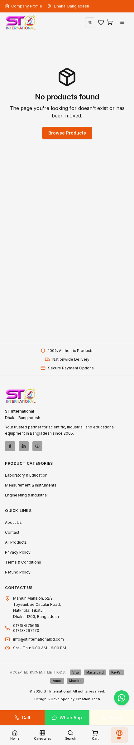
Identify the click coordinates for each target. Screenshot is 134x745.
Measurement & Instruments (30, 485)
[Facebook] (10, 446)
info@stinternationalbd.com (38, 639)
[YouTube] (37, 446)
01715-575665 (26, 625)
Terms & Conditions (23, 562)
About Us (13, 522)
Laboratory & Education (26, 475)
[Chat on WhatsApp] (121, 697)
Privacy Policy (18, 552)
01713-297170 (26, 630)
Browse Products (67, 132)
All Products (16, 542)
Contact (12, 532)
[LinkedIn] (24, 446)
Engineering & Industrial (26, 495)
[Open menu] (122, 22)
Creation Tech (88, 699)
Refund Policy (18, 572)
